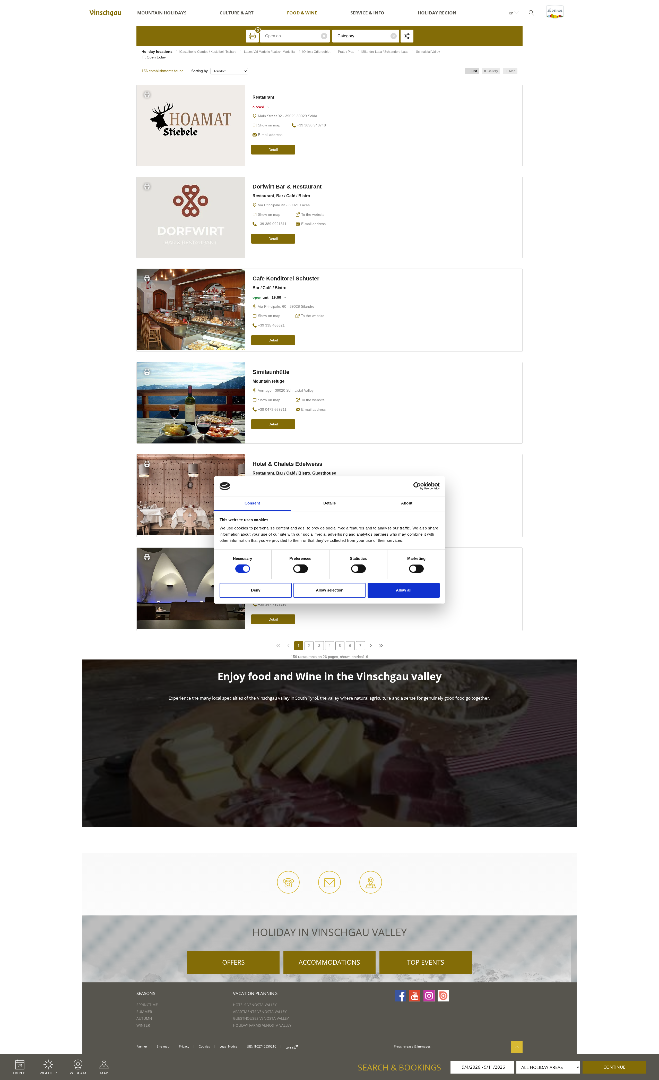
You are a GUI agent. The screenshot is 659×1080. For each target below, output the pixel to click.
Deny (255, 590)
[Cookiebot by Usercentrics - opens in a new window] (417, 486)
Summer (144, 1011)
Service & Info (367, 13)
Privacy (184, 1046)
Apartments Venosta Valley (260, 1011)
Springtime (147, 1004)
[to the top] (517, 1047)
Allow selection (329, 590)
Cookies (204, 1046)
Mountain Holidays (161, 13)
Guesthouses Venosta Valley (261, 1018)
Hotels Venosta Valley (255, 1004)
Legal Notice (228, 1046)
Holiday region (437, 13)
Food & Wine (302, 13)
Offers (233, 962)
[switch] (300, 569)
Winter (143, 1025)
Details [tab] (329, 503)
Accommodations (329, 962)
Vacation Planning (255, 993)
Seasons (145, 993)
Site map (163, 1046)
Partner (141, 1046)
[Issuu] (443, 995)
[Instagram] (429, 995)
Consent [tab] (252, 503)
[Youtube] (414, 995)
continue (614, 1067)
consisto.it (292, 1046)
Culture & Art (237, 13)
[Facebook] (400, 995)
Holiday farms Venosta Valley (262, 1025)
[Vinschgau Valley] (105, 12)
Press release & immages (412, 1046)
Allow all (403, 590)
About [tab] (406, 503)
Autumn (144, 1018)
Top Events (425, 962)
